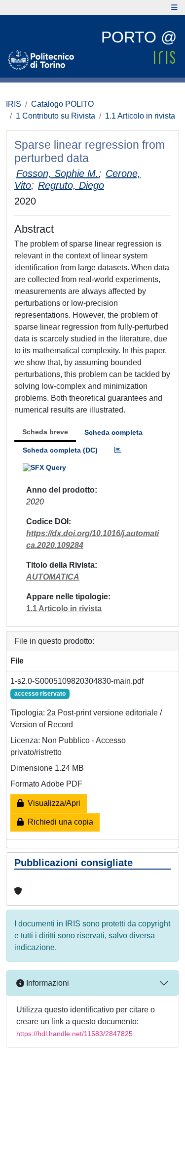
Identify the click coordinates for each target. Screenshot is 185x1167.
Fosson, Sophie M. (57, 173)
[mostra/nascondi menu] (174, 7)
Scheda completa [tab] (113, 432)
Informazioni (46, 983)
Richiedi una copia (58, 822)
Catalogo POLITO (62, 104)
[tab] (118, 450)
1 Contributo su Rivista (55, 116)
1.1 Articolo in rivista (140, 116)
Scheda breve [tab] (45, 432)
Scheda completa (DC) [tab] (60, 450)
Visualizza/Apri (52, 803)
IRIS (13, 104)
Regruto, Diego (71, 185)
